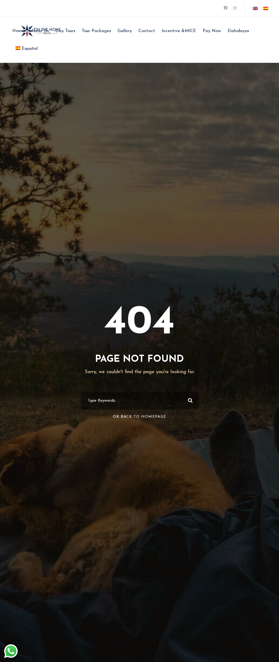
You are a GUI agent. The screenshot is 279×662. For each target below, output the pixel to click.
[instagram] (234, 8)
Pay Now (212, 31)
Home (18, 31)
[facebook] (226, 8)
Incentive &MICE (179, 31)
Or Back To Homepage (139, 417)
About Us (40, 31)
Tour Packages (96, 31)
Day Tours (65, 31)
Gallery (124, 31)
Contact (146, 31)
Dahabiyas (238, 31)
